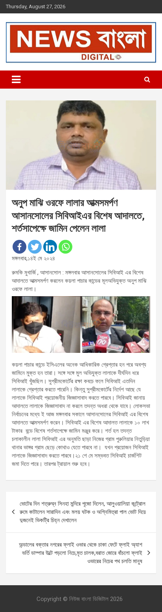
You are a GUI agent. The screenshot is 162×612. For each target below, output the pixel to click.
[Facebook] (19, 247)
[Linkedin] (50, 247)
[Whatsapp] (65, 247)
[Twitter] (35, 247)
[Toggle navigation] (16, 79)
